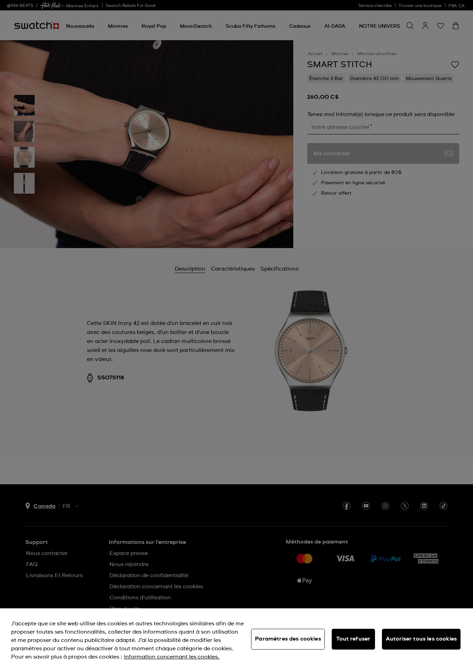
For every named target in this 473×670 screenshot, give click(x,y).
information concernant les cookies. (172, 657)
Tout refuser (353, 639)
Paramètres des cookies (288, 639)
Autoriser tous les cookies (421, 639)
